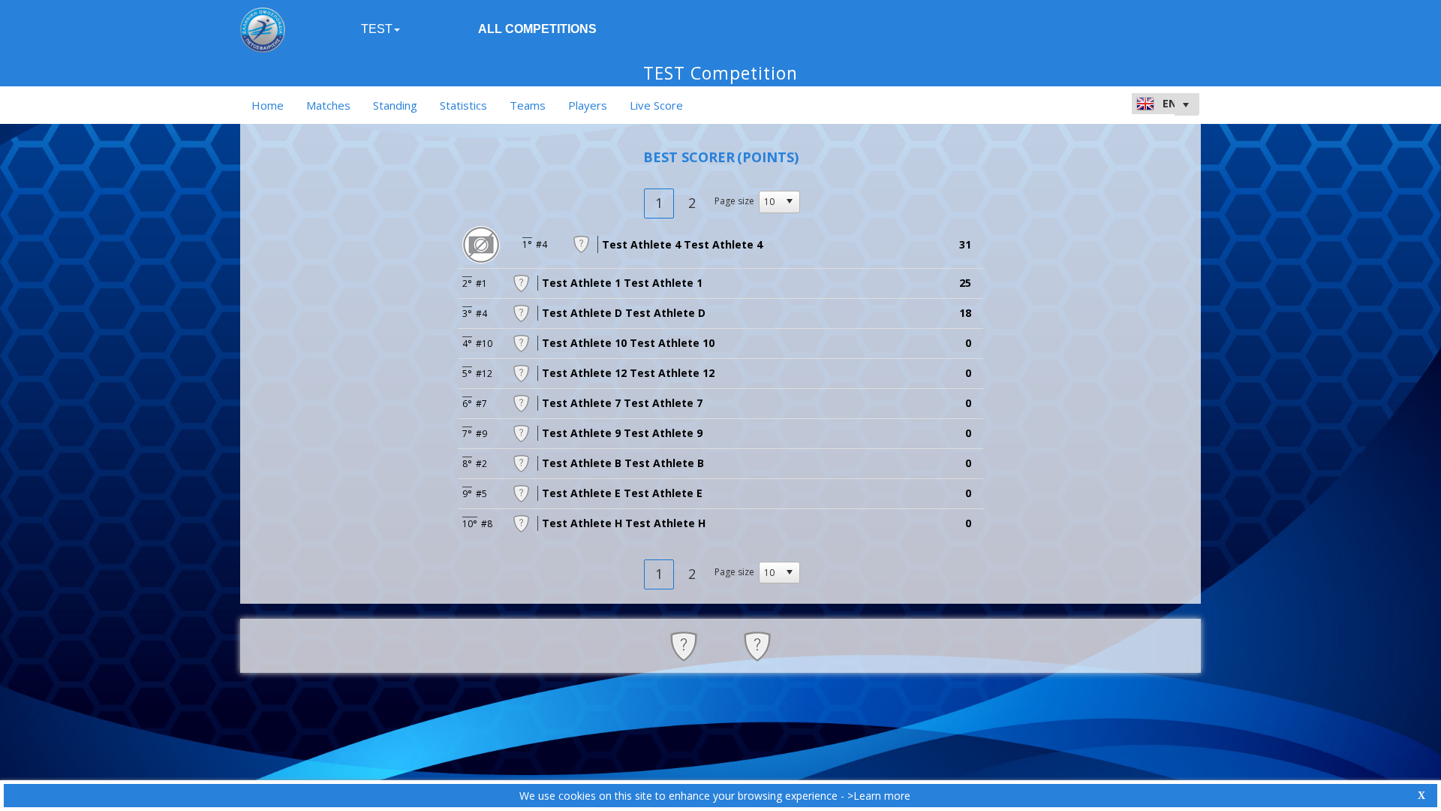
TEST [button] (377, 29)
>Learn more (878, 795)
